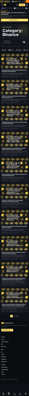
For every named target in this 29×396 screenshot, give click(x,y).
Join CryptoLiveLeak (6, 330)
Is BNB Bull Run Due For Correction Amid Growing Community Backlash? (14, 123)
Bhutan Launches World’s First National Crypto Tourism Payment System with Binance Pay (14, 305)
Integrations (3, 359)
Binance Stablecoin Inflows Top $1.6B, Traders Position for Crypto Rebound (13, 253)
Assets (2, 339)
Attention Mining (4, 369)
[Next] (17, 316)
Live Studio (3, 356)
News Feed (3, 346)
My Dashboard (4, 367)
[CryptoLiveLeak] (5, 5)
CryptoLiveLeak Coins (5, 180)
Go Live (22, 4)
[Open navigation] (2, 5)
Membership (3, 361)
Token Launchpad (5, 341)
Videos (2, 371)
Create (2, 354)
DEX (2, 344)
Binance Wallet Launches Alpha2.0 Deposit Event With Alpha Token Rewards (14, 70)
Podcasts (3, 374)
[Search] (17, 5)
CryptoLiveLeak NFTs (5, 76)
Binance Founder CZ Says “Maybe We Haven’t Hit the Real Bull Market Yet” (14, 175)
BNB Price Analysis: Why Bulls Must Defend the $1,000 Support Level (14, 96)
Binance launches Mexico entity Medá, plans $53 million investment (14, 227)
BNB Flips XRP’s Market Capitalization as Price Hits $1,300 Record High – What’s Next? (13, 149)
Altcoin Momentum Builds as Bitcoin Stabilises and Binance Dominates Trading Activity (14, 279)
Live (2, 352)
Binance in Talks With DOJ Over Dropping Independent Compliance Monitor (12, 201)
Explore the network (13, 19)
